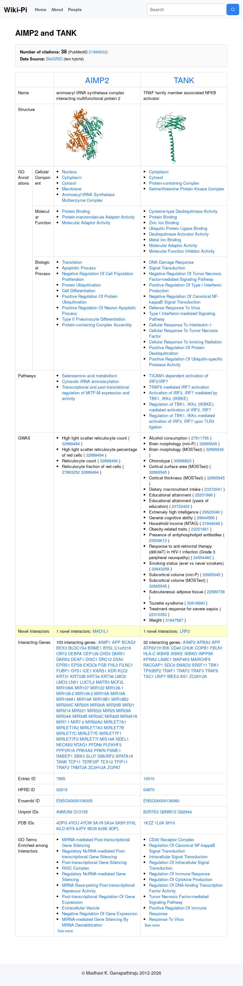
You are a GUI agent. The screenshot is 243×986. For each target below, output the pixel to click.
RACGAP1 (153, 665)
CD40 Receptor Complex (171, 839)
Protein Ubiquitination (81, 285)
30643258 (160, 569)
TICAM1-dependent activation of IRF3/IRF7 (178, 378)
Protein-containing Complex (174, 183)
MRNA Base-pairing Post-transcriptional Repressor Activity (98, 888)
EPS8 (76, 665)
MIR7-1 (63, 722)
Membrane (71, 189)
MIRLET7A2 (67, 727)
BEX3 (61, 648)
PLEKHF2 (112, 745)
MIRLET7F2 (67, 739)
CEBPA (75, 653)
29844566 (206, 518)
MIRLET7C (66, 733)
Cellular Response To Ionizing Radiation (185, 342)
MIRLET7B (114, 727)
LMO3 (61, 682)
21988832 (97, 51)
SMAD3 (183, 665)
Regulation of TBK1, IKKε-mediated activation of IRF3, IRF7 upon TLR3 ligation (182, 421)
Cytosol (69, 183)
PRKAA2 (84, 750)
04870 (148, 789)
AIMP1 (104, 642)
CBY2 (61, 653)
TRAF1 (168, 671)
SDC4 (169, 665)
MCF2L (117, 682)
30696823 (182, 461)
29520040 (211, 512)
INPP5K (205, 653)
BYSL (108, 648)
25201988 (204, 495)
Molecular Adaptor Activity (86, 222)
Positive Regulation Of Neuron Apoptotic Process (99, 310)
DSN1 (118, 659)
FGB (102, 665)
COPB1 (202, 648)
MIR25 (109, 710)
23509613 (158, 540)
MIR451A (128, 716)
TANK (184, 79)
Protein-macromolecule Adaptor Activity (98, 217)
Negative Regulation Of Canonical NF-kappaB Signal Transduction (184, 299)
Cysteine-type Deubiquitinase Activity (183, 211)
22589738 (216, 592)
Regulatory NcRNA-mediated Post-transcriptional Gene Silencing (94, 854)
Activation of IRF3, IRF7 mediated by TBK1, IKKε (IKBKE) (183, 395)
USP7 (160, 676)
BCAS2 (128, 642)
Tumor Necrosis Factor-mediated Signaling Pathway (179, 899)
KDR (112, 671)
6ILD (60, 828)
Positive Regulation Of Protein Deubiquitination (176, 350)
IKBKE (177, 653)
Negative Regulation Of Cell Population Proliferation (97, 276)
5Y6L (131, 823)
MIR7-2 (77, 722)
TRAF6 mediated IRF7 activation (179, 387)
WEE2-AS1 (177, 676)
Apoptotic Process (79, 268)
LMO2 (120, 676)
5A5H (120, 823)
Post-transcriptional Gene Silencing (94, 862)
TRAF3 (197, 671)
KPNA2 (150, 659)
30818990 (196, 603)
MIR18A (117, 693)
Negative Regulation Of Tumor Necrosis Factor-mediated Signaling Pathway (185, 276)
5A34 (109, 823)
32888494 (71, 444)
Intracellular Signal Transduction (178, 857)
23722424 (181, 506)
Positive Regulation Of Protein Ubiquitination (89, 299)
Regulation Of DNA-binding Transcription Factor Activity (186, 888)
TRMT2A (79, 767)
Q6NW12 (168, 812)
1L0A (159, 823)
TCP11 (74, 762)
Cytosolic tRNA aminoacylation (90, 381)
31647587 (174, 620)
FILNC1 (126, 665)
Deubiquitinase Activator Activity (179, 234)
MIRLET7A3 (91, 727)
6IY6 (70, 828)
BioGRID (54, 59)
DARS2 (63, 659)
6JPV (81, 828)
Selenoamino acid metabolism (89, 376)
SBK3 (79, 756)
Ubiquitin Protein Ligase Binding (178, 228)
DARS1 (118, 653)
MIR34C (96, 716)
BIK (166, 648)
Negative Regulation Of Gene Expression (99, 913)
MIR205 (82, 705)
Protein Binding (76, 211)
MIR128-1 (114, 688)
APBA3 (203, 642)
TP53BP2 (152, 671)
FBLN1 (216, 648)
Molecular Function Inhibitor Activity (182, 251)
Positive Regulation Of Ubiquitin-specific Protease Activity (186, 361)
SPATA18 (124, 756)
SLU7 (91, 756)
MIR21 (128, 705)
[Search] (233, 9)
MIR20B (113, 705)
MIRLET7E (88, 733)
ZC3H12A (97, 767)
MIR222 (94, 710)
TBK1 (214, 665)
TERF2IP (90, 762)
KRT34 (93, 676)
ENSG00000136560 (161, 801)
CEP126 (90, 653)
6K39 (92, 828)
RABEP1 (64, 756)
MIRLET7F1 (110, 733)
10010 (148, 778)
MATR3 (102, 682)
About (57, 9)
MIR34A (63, 716)
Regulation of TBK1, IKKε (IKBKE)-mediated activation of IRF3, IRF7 (182, 407)
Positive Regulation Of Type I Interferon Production (185, 287)
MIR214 (63, 710)
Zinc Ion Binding (164, 222)
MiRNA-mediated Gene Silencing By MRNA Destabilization (95, 922)
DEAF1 (77, 659)
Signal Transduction (167, 268)
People (75, 9)
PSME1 (114, 750)
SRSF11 (199, 665)
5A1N (98, 823)
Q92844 (185, 812)
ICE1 (87, 671)
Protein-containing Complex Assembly (97, 325)
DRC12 (105, 659)
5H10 (170, 823)
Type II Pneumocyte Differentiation (93, 319)
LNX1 (74, 682)
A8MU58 (64, 812)
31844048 (211, 523)
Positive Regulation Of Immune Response (177, 910)
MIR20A (97, 705)
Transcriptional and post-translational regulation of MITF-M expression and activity (95, 392)
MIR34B (79, 716)
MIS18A (107, 739)
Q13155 (80, 812)
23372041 (213, 489)
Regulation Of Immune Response (179, 874)
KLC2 (123, 671)
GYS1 (76, 671)
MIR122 (97, 688)
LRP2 (185, 631)
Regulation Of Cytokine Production (180, 879)
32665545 (208, 444)
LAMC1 (165, 659)
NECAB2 (64, 745)
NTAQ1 (80, 745)
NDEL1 (122, 739)
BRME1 (95, 648)
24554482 (202, 557)
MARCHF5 (200, 659)
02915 (61, 789)
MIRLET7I (89, 739)
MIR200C (64, 705)
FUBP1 (63, 671)
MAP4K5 (181, 659)
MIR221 (79, 710)
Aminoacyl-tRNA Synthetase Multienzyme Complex (88, 197)
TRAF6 (211, 671)
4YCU (74, 823)
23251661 (200, 529)
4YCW (86, 823)
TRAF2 (62, 767)
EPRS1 (63, 665)
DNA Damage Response (171, 262)
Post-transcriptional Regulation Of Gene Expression (98, 899)
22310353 (158, 614)
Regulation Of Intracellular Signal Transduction (179, 865)
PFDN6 (95, 745)
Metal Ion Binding (165, 240)
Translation (72, 262)
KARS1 (100, 671)
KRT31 (62, 676)
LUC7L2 (87, 682)
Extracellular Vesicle (80, 908)
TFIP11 (121, 762)
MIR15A (101, 693)
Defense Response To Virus (174, 308)
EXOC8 (90, 665)
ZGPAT (114, 767)
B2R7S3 (151, 812)
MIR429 (112, 716)
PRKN (99, 750)
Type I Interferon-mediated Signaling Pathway (182, 316)
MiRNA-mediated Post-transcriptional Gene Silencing (96, 842)
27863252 (71, 472)
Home (40, 9)
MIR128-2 (65, 693)
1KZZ (148, 823)
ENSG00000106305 (74, 801)
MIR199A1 (66, 699)
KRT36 (107, 676)
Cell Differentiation (78, 290)
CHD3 (105, 653)
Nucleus (69, 172)
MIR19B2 (119, 699)
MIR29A (123, 710)
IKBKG (190, 653)
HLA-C (149, 653)
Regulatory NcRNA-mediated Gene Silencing (94, 876)
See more (65, 930)
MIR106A (64, 688)
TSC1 (148, 676)
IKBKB (163, 653)
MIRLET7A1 (115, 722)
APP (116, 642)
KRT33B (78, 676)
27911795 (200, 438)
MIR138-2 (84, 693)
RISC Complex (75, 868)
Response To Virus (166, 919)
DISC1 (91, 659)
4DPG (61, 823)
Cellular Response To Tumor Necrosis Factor (183, 333)
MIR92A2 (94, 722)
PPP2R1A (65, 750)
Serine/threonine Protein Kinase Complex (186, 189)
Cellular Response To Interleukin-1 (180, 325)
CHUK (188, 648)
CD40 (176, 648)
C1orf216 (123, 648)
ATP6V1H (152, 648)
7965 (60, 778)
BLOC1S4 (77, 648)
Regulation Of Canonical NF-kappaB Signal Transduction (182, 848)
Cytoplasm (72, 177)
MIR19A (84, 699)
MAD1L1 (101, 631)
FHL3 (113, 665)
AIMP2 (97, 79)
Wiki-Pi (15, 9)
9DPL (114, 828)
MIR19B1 (101, 699)
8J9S (103, 828)
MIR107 (82, 688)
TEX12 (106, 762)
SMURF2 (105, 756)
